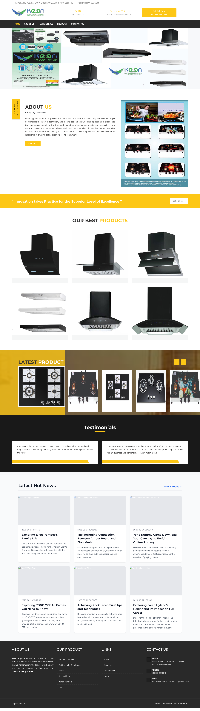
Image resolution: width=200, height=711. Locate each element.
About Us (29, 23)
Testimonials (45, 23)
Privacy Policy (180, 703)
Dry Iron (62, 687)
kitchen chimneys (67, 659)
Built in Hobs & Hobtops (70, 665)
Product (62, 23)
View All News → (173, 486)
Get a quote (178, 201)
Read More (33, 143)
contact (107, 676)
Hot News (62, 529)
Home (17, 23)
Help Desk (167, 703)
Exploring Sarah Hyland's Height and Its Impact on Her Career (153, 608)
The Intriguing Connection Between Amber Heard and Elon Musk (96, 538)
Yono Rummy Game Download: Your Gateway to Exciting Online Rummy (155, 538)
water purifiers (65, 681)
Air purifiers (64, 676)
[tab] (16, 109)
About (158, 703)
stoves (61, 670)
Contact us (77, 23)
